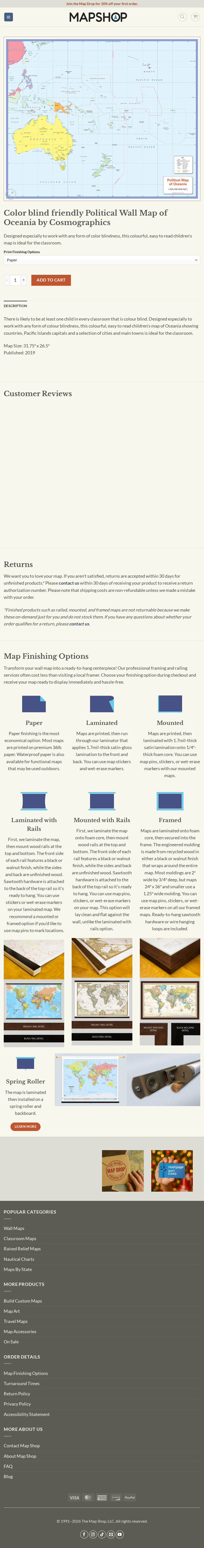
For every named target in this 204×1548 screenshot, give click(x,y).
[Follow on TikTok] (102, 1534)
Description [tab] (15, 306)
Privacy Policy (17, 1404)
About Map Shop (20, 1456)
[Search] (182, 17)
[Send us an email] (111, 1534)
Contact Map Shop (22, 1445)
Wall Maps (14, 1228)
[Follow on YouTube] (120, 1534)
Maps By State (18, 1269)
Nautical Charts (19, 1259)
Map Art (12, 1311)
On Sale (11, 1341)
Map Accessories (20, 1331)
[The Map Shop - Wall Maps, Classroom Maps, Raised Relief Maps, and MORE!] (98, 16)
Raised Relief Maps (22, 1248)
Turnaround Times (22, 1383)
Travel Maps (16, 1321)
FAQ (8, 1466)
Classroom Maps (20, 1238)
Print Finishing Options (22, 252)
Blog (8, 1476)
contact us (69, 583)
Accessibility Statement (27, 1414)
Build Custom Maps (23, 1301)
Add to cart (51, 279)
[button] (8, 17)
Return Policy (17, 1393)
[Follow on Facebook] (84, 1534)
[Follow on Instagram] (93, 1534)
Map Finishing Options (26, 1373)
